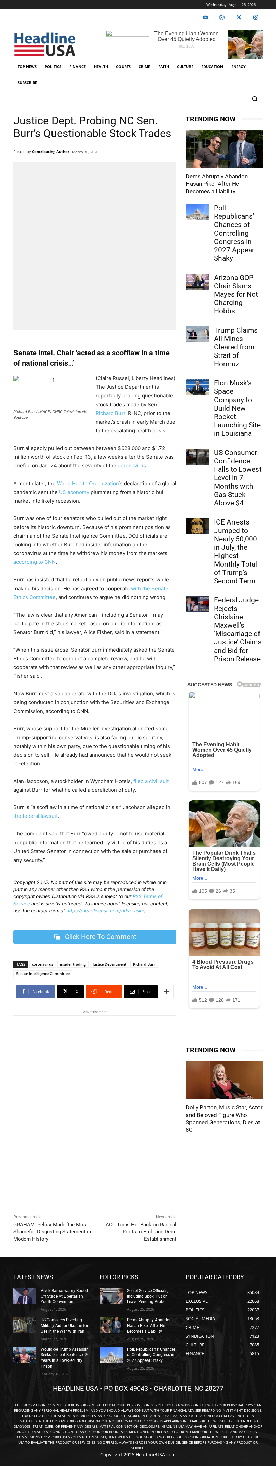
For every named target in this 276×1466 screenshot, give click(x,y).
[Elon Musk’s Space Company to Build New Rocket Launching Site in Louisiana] (197, 387)
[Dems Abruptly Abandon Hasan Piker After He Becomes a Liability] (224, 149)
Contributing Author (50, 151)
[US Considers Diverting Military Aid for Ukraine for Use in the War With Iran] (24, 1325)
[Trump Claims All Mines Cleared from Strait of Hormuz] (197, 334)
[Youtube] (205, 18)
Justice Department (109, 964)
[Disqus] (94, 1113)
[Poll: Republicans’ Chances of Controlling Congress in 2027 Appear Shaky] (197, 212)
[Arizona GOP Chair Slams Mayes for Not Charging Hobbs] (197, 282)
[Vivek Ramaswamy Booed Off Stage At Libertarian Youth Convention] (24, 1296)
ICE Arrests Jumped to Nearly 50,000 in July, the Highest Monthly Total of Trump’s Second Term (235, 551)
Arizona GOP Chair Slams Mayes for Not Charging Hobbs (236, 294)
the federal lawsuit (35, 816)
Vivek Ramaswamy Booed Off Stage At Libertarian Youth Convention (64, 1296)
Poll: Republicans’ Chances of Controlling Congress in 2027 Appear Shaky (234, 233)
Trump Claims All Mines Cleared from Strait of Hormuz (236, 347)
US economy (74, 492)
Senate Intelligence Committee (43, 973)
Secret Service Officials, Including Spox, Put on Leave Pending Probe (147, 1296)
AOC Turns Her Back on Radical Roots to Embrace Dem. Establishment (141, 1232)
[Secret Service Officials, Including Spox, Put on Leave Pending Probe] (111, 1296)
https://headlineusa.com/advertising (106, 910)
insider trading (73, 964)
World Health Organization (88, 483)
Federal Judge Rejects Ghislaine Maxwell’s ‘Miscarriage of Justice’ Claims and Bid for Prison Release (238, 629)
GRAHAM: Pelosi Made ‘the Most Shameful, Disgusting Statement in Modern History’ (52, 1232)
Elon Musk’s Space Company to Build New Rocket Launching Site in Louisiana (237, 408)
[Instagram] (256, 18)
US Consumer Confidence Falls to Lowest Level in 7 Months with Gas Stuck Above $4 (238, 478)
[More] (167, 991)
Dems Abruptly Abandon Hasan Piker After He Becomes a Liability (217, 184)
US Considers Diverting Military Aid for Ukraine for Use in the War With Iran (64, 1325)
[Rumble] (222, 18)
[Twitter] (239, 18)
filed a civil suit (151, 781)
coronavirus (131, 465)
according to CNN (34, 562)
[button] (255, 99)
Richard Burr (110, 413)
